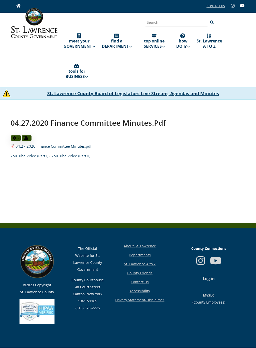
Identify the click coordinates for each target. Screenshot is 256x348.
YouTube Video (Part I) (29, 155)
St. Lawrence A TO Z (209, 43)
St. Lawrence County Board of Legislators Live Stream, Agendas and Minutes (133, 93)
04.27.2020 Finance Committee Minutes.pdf (54, 146)
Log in (209, 278)
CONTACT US (215, 6)
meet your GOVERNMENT (78, 43)
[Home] (34, 29)
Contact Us (140, 282)
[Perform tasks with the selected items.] (16, 138)
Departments (140, 255)
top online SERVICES (154, 43)
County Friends (139, 273)
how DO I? (182, 43)
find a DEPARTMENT (115, 43)
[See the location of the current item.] (27, 138)
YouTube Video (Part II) (71, 155)
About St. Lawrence (140, 246)
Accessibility (140, 291)
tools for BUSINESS (75, 73)
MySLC (208, 295)
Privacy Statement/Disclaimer (139, 300)
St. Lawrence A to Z (140, 264)
